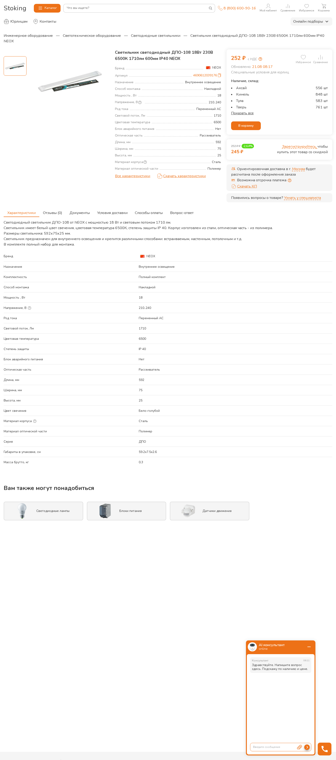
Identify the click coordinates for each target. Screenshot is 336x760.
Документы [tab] (79, 212)
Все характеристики (132, 176)
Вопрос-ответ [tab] (182, 212)
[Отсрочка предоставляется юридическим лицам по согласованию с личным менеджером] (289, 180)
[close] (309, 646)
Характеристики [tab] (21, 212)
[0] (303, 57)
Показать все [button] (242, 113)
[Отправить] (307, 747)
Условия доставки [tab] (112, 212)
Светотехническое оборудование (92, 35)
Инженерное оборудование (28, 35)
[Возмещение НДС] (260, 59)
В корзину (245, 125)
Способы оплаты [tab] (149, 212)
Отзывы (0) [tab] (52, 212)
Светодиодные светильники (155, 35)
